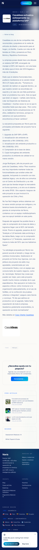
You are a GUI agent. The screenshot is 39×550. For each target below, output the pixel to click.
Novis (3, 3)
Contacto (25, 488)
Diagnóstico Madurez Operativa (8, 491)
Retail (15, 347)
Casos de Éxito (7, 485)
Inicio (15, 12)
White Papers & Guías (13, 439)
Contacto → (26, 3)
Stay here (25, 544)
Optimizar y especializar (25, 463)
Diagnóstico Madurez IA (8, 496)
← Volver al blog (8, 34)
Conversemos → (19, 379)
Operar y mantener (28, 460)
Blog (21, 12)
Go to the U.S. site (11, 544)
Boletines (5, 488)
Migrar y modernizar (28, 457)
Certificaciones (26, 485)
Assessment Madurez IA (14, 435)
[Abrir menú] (35, 3)
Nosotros (25, 483)
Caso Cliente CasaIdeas (24, 315)
